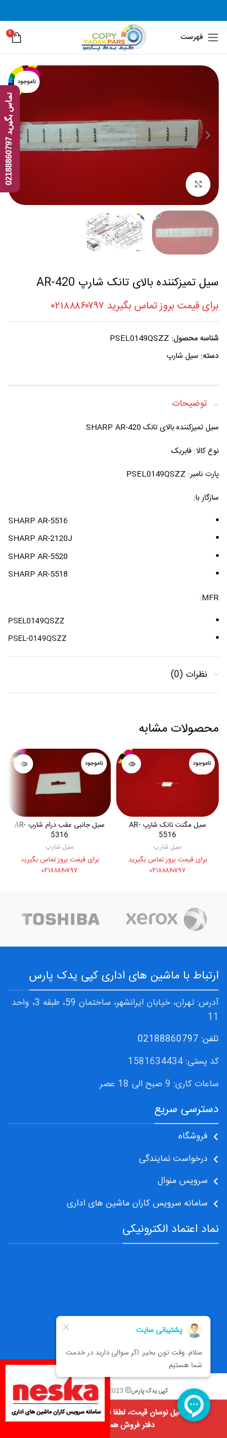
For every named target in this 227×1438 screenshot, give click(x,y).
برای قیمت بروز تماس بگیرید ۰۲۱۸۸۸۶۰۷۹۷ (135, 306)
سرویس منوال (183, 1181)
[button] (208, 135)
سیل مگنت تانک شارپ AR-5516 (167, 830)
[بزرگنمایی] (198, 184)
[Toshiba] (61, 919)
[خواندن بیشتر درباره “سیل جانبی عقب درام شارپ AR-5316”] (23, 763)
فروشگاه (193, 1136)
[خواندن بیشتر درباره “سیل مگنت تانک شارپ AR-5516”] (131, 763)
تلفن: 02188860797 (178, 1039)
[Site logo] (113, 38)
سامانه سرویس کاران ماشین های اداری (137, 1203)
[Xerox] (166, 919)
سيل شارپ (182, 356)
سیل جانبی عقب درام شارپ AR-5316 (59, 830)
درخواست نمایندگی (173, 1159)
